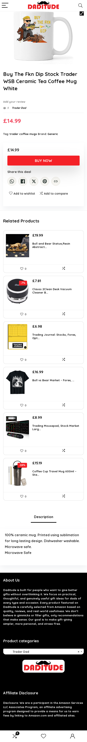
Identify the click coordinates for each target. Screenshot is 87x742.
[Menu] (5, 5)
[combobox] (43, 651)
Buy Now (43, 160)
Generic (53, 134)
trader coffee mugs (23, 134)
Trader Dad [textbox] (42, 652)
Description (43, 517)
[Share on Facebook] (22, 181)
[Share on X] (33, 181)
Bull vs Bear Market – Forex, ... (53, 380)
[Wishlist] (43, 736)
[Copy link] (55, 181)
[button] (82, 13)
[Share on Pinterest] (44, 181)
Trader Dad (19, 107)
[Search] (80, 5)
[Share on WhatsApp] (11, 181)
